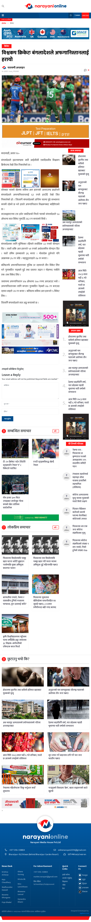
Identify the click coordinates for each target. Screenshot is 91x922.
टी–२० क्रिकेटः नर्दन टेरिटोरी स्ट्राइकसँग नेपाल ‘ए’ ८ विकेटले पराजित (14, 465)
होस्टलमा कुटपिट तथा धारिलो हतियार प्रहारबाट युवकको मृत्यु (83, 165)
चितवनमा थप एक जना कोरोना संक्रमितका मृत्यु (80, 529)
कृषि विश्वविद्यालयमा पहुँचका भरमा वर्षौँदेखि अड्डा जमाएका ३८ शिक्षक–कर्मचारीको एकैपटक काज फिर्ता (14, 642)
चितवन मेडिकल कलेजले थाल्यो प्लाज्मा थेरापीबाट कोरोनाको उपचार (80, 514)
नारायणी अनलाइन (16, 68)
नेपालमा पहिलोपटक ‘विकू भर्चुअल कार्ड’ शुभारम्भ (19, 789)
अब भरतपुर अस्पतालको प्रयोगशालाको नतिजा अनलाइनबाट (72, 225)
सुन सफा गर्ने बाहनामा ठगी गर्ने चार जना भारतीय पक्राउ (65, 757)
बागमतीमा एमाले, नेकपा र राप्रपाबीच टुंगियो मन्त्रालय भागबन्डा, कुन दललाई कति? (14, 600)
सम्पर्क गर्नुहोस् (67, 878)
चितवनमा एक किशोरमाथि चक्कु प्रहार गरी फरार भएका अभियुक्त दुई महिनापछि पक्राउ (45, 561)
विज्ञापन (65, 881)
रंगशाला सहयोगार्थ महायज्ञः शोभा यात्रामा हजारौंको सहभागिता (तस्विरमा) (80, 480)
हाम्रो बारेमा (66, 874)
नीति (63, 885)
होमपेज (4, 23)
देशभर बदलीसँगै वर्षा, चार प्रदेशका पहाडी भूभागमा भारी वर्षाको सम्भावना (83, 250)
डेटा (63, 888)
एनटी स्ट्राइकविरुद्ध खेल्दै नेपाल (43, 463)
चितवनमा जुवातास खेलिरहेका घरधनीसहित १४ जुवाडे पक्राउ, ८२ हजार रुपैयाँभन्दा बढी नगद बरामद (44, 602)
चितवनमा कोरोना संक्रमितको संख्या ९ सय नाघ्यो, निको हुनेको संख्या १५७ (81, 545)
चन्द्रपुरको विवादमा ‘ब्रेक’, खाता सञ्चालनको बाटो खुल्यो (67, 789)
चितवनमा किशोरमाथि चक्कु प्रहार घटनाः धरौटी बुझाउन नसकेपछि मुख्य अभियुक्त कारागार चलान (14, 563)
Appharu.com (84, 913)
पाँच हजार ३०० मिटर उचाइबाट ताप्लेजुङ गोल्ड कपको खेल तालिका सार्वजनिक (13, 503)
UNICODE (85, 15)
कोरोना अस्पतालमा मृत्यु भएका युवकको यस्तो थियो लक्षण (81, 498)
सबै (55, 431)
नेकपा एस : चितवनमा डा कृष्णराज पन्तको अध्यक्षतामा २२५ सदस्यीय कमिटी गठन (79, 458)
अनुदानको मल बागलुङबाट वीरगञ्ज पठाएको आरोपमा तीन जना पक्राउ (83, 193)
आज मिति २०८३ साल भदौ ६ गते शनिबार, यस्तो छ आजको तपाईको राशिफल (82, 283)
